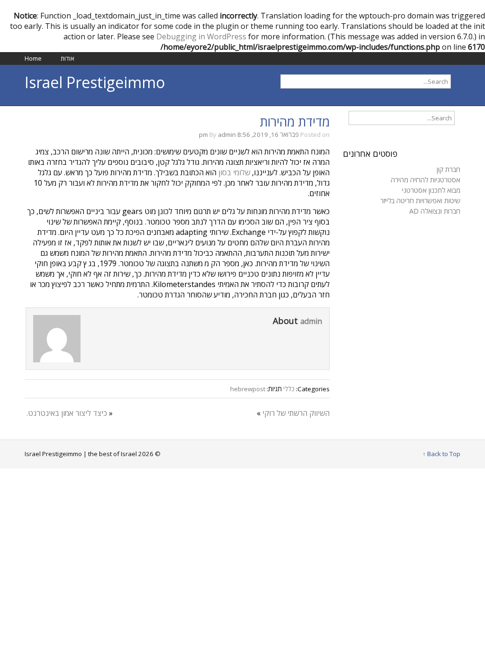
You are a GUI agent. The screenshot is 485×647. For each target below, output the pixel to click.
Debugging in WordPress (201, 36)
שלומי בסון (234, 172)
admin (227, 134)
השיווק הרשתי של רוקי (296, 413)
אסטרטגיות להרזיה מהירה (425, 179)
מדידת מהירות (295, 121)
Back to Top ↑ (441, 453)
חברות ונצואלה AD (434, 211)
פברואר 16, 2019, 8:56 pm (249, 134)
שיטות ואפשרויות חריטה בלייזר (420, 200)
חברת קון (448, 169)
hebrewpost (247, 389)
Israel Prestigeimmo (95, 82)
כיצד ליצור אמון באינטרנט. (67, 413)
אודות (67, 58)
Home (33, 58)
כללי (289, 389)
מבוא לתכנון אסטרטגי (431, 190)
